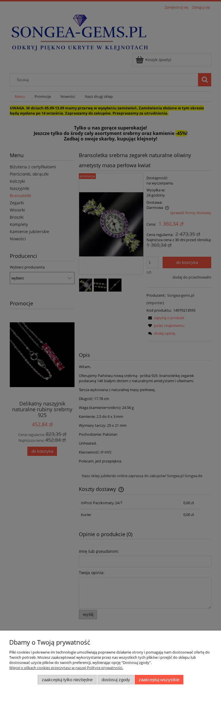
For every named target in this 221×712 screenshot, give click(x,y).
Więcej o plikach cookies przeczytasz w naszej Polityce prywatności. (66, 667)
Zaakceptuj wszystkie (159, 679)
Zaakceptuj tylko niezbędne (67, 679)
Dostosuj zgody (116, 679)
